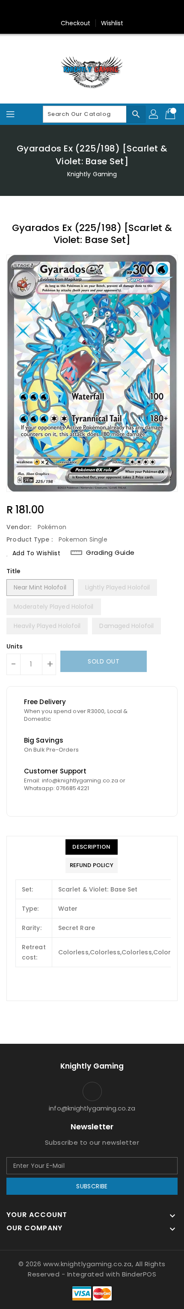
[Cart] (171, 114)
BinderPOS (139, 1274)
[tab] (91, 847)
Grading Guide (110, 552)
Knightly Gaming (92, 174)
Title (13, 571)
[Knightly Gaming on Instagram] (92, 9)
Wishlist (112, 23)
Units (14, 646)
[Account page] (154, 114)
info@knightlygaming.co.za (92, 1108)
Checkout (76, 23)
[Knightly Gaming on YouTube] (108, 9)
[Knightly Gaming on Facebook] (75, 9)
